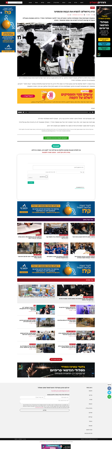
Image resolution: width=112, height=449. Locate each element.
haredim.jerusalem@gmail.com (60, 391)
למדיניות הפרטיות (39, 407)
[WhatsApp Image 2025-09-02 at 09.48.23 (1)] (56, 369)
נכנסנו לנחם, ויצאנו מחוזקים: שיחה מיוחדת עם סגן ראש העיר (67, 333)
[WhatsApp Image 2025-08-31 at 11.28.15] (8, 52)
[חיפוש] (7, 3)
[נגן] (93, 112)
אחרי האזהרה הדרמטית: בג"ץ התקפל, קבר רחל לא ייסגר (57, 237)
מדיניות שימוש (42, 441)
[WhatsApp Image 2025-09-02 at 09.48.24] (104, 31)
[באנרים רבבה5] (56, 446)
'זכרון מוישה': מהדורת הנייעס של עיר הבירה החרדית (67, 308)
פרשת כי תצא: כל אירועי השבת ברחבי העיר (83, 237)
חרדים (75, 2)
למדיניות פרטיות (49, 441)
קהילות (42, 2)
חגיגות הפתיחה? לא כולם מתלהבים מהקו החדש (67, 320)
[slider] (20, 112)
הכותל (36, 2)
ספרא (69, 2)
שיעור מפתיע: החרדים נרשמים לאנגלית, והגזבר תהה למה (28, 333)
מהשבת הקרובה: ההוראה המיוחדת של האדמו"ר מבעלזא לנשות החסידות (85, 257)
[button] (1, 12)
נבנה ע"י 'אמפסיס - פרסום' (20, 439)
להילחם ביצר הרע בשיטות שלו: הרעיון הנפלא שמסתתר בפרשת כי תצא (30, 237)
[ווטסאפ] (109, 397)
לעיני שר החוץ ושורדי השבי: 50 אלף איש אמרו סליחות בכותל (30, 257)
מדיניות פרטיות (88, 433)
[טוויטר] (109, 392)
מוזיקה (48, 2)
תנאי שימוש (89, 429)
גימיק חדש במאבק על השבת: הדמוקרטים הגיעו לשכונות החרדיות (57, 257)
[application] (56, 112)
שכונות (30, 2)
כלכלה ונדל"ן (56, 2)
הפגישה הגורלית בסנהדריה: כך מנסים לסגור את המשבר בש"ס (28, 346)
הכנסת (63, 2)
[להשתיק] (23, 112)
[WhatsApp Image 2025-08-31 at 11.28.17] (56, 216)
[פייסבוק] (109, 388)
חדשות (81, 2)
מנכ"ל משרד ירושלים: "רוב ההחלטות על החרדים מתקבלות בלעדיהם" (28, 309)
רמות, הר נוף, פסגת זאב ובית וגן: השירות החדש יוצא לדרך (27, 320)
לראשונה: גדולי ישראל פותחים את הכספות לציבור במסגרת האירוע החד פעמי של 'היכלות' (76, 299)
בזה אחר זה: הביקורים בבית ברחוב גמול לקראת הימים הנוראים (67, 346)
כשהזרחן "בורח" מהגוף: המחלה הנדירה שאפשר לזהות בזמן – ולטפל (37, 297)
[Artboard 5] (56, 96)
